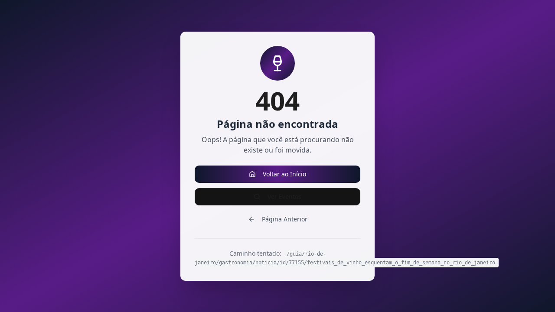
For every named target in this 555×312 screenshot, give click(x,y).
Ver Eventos (284, 196)
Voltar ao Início (284, 174)
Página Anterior (284, 219)
